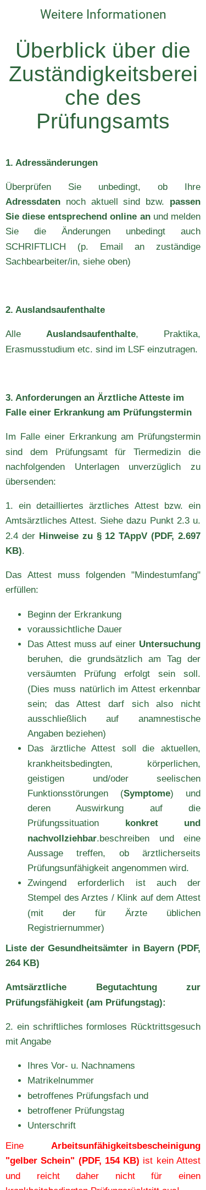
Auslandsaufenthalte (91, 334)
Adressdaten (32, 202)
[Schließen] (15, 15)
